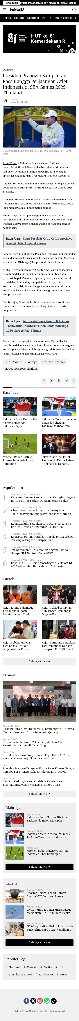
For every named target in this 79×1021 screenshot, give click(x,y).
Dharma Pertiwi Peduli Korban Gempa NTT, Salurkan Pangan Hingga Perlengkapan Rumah (41, 512)
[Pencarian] (74, 10)
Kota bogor (46, 974)
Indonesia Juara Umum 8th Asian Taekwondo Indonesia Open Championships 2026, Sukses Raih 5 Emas (20, 423)
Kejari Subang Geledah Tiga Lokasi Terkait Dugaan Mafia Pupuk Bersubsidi (17, 646)
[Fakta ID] (21, 10)
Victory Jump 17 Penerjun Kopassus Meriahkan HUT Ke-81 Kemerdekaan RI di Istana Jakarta (50, 911)
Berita (48, 967)
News (63, 974)
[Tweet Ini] (51, 381)
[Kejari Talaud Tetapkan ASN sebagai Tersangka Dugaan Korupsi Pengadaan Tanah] (59, 594)
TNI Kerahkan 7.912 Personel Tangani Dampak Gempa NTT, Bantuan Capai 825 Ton (40, 551)
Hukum (63, 967)
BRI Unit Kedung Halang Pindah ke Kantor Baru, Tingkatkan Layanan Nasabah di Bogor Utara (33, 783)
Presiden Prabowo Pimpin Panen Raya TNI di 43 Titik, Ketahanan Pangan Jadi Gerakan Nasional (36, 757)
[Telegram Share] (66, 381)
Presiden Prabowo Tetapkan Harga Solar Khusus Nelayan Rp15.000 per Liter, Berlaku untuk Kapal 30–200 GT (39, 770)
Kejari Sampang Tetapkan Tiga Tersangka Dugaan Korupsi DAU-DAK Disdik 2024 (58, 646)
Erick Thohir (13, 362)
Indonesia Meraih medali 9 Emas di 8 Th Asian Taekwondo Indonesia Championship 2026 (59, 423)
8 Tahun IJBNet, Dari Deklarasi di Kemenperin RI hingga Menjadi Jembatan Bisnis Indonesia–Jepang (38, 730)
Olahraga (8, 69)
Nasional (14, 967)
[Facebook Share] (44, 381)
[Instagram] (40, 1001)
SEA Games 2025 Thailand (21, 368)
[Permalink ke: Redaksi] (6, 100)
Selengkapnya (38, 661)
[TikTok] (54, 1001)
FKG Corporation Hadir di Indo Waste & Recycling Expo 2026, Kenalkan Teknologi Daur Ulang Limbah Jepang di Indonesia (50, 928)
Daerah (32, 967)
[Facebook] (26, 1001)
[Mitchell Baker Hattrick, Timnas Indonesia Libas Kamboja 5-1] (20, 444)
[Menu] (5, 10)
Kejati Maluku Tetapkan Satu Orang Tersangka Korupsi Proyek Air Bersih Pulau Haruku (41, 525)
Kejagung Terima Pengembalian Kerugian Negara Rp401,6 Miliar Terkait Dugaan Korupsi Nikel (43, 499)
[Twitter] (33, 1001)
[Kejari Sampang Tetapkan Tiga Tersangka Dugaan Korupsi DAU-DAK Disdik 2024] (59, 629)
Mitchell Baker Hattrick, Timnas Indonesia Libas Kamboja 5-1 (18, 460)
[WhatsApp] (47, 1001)
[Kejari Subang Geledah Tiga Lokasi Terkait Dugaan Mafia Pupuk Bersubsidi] (20, 629)
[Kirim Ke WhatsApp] (73, 381)
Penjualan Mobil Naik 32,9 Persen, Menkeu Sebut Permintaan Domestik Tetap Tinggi (34, 743)
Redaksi (14, 99)
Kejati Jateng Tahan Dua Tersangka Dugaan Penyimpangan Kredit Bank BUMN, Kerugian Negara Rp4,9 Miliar (18, 611)
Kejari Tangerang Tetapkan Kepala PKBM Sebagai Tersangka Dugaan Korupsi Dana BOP (42, 538)
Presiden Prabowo (53, 362)
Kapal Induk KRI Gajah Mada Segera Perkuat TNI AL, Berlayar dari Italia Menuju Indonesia (41, 564)
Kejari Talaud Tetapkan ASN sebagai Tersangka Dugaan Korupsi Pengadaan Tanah (56, 611)
